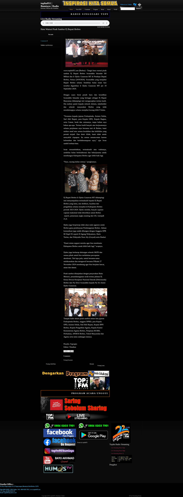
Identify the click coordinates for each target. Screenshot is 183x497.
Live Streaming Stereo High (118, 450)
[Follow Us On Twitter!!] (128, 6)
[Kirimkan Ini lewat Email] (64, 351)
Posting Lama (101, 365)
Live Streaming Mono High (118, 448)
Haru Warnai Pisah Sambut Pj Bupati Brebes (60, 29)
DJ (130, 496)
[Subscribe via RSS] (139, 6)
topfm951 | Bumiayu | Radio (50, 4)
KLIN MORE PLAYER (103, 27)
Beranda (92, 364)
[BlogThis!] (66, 351)
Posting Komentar (68, 360)
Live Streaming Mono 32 (117, 453)
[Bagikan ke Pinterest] (72, 351)
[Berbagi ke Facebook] (70, 351)
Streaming (135, 496)
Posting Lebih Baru (51, 364)
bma (140, 496)
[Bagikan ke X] (68, 351)
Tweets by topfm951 (82, 442)
